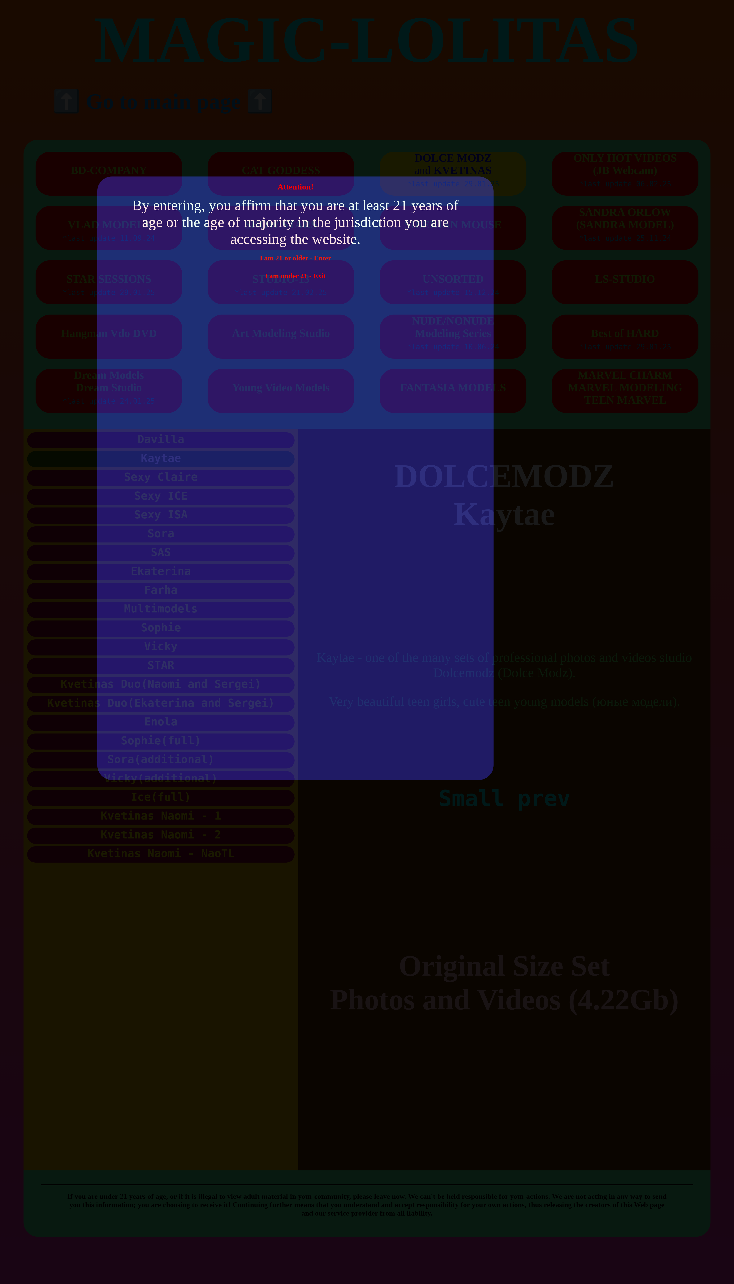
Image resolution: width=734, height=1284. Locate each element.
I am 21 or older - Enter (295, 258)
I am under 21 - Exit (295, 276)
